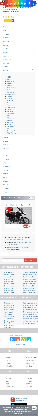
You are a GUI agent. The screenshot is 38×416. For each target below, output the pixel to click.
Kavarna (9, 96)
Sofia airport (10, 118)
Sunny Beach (11, 126)
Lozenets (9, 98)
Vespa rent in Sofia (29, 290)
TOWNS (8, 363)
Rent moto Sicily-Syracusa (12, 277)
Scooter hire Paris (28, 288)
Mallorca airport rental (10, 303)
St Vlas (9, 124)
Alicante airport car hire (30, 316)
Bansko (9, 79)
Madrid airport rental (10, 307)
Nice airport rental (9, 319)
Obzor (9, 103)
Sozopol (9, 120)
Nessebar (10, 101)
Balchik (9, 77)
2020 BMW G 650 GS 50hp (14, 205)
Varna (8, 129)
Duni (8, 90)
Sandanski (10, 111)
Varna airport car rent (29, 307)
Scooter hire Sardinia (29, 279)
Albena (9, 75)
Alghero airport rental (10, 310)
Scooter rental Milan (29, 281)
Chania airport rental (10, 314)
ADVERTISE (9, 387)
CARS (7, 381)
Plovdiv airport (11, 107)
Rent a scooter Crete (29, 293)
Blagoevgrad (11, 81)
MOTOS (8, 378)
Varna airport (11, 131)
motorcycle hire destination (15, 239)
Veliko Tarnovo (11, 133)
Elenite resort (11, 92)
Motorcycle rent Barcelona (12, 279)
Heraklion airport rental (11, 316)
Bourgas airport (11, 88)
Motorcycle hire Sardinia (11, 275)
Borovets (9, 83)
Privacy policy (20, 344)
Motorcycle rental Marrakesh (9, 322)
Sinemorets (10, 114)
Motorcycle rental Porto (11, 286)
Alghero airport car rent (30, 321)
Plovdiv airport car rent (30, 310)
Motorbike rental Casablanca (9, 326)
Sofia (8, 116)
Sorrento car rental (29, 323)
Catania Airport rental (10, 312)
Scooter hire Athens (29, 284)
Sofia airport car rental (30, 303)
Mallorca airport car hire (30, 312)
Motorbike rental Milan (10, 272)
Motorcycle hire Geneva (11, 293)
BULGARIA (9, 366)
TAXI (7, 384)
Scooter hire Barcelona (30, 272)
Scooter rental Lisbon (29, 277)
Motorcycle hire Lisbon (10, 284)
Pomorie (9, 109)
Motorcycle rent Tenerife (11, 281)
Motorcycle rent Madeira (11, 288)
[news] (20, 338)
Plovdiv (9, 105)
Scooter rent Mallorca (30, 275)
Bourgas (9, 86)
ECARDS (8, 360)
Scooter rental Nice (29, 286)
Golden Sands (11, 94)
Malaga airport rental (10, 305)
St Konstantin (11, 122)
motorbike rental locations (21, 247)
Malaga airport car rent (30, 314)
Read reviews (7, 21)
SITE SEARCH (31, 260)
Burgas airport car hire (30, 305)
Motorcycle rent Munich (11, 290)
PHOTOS (8, 357)
